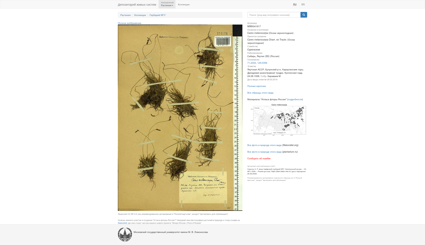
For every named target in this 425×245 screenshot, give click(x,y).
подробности (295, 99)
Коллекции (184, 4)
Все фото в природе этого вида (264, 145)
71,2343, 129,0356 (257, 62)
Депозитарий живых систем (137, 4)
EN (303, 4)
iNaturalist (122, 222)
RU (295, 4)
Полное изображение (129, 23)
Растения (125, 15)
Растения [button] (166, 5)
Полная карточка (256, 86)
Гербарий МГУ (158, 15)
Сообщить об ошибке (259, 158)
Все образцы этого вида (260, 92)
